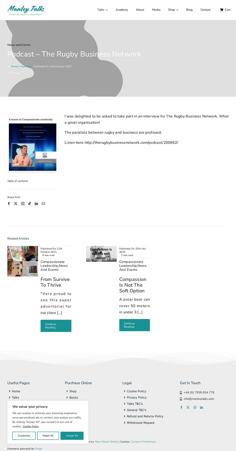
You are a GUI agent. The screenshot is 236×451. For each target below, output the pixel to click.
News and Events (18, 45)
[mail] (43, 203)
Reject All (48, 435)
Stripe (38, 448)
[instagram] (22, 203)
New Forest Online (106, 441)
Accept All (72, 435)
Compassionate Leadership (53, 264)
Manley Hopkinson (21, 66)
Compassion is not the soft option (132, 285)
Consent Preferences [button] (143, 441)
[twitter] (15, 203)
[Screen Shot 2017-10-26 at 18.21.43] (32, 118)
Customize (24, 435)
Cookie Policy (31, 426)
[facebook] (9, 203)
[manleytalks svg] (25, 6)
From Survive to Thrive (55, 282)
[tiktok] (29, 203)
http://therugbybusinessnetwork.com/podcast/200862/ (131, 142)
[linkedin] (36, 203)
